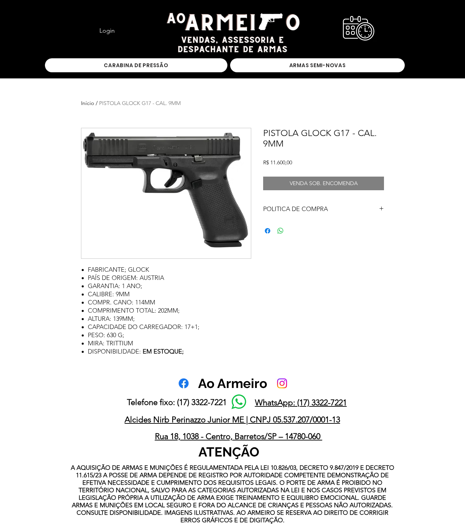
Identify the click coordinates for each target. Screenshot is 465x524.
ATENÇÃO (228, 452)
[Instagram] (282, 383)
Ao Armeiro (232, 383)
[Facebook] (183, 383)
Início (87, 103)
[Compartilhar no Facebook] (267, 231)
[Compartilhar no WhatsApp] (280, 231)
